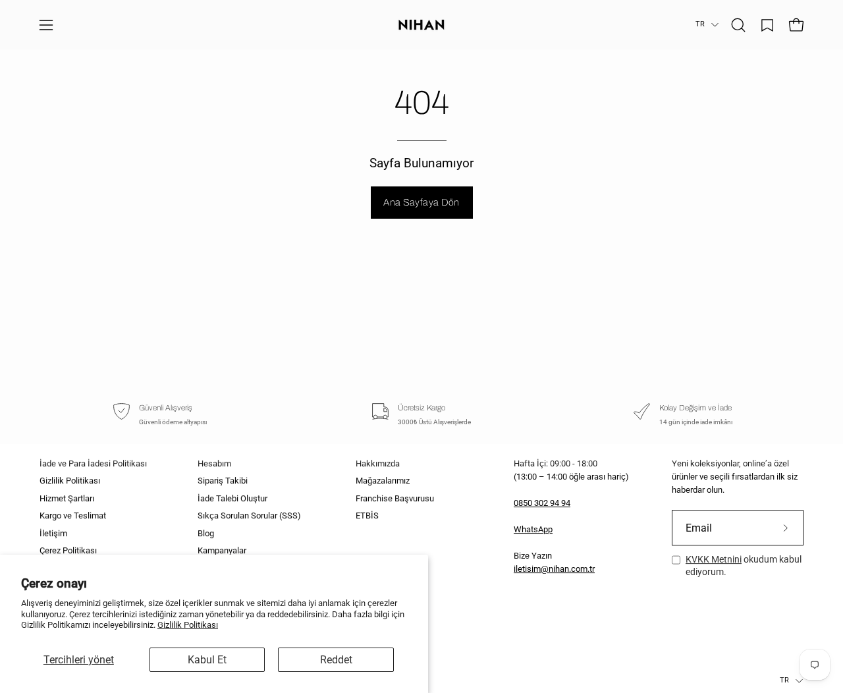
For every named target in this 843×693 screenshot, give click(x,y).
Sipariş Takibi (223, 481)
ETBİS (367, 516)
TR (700, 24)
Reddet (336, 659)
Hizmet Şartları (67, 498)
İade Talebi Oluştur (232, 498)
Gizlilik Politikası (187, 625)
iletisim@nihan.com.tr (554, 569)
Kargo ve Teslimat (73, 516)
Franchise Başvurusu (395, 498)
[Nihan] (421, 25)
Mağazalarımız (383, 481)
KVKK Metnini (714, 559)
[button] (738, 25)
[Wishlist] (767, 25)
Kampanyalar (222, 550)
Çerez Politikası (68, 550)
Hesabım (214, 463)
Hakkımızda (378, 463)
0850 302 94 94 (542, 503)
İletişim (53, 533)
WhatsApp (533, 529)
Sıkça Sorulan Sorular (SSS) (249, 516)
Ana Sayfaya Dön (421, 202)
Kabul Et (207, 659)
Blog (206, 533)
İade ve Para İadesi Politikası (93, 463)
